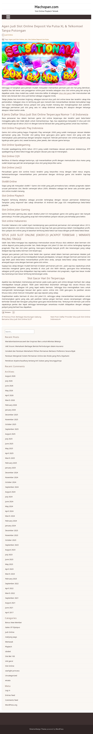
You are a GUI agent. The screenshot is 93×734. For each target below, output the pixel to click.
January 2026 (10, 410)
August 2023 (10, 550)
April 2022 (9, 588)
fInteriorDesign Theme (38, 729)
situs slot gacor (65, 93)
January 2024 (10, 525)
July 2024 (8, 497)
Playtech (8, 646)
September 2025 (12, 429)
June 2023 (9, 559)
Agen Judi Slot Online (16, 39)
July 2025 (8, 439)
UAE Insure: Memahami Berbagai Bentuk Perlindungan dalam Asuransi (34, 346)
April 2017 (9, 612)
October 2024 (10, 482)
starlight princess (12, 671)
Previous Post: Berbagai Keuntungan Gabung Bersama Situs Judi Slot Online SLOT (21, 318)
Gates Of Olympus (12, 627)
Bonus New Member (13, 622)
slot (26, 39)
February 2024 (11, 521)
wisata (7, 680)
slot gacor (9, 661)
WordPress (59, 729)
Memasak (9, 642)
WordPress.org (11, 705)
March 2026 (10, 400)
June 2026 (9, 386)
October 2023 (10, 540)
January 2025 (10, 468)
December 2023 (11, 530)
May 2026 (9, 390)
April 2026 (9, 395)
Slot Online (9, 666)
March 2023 (10, 574)
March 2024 (10, 516)
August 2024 (10, 492)
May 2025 (9, 448)
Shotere (8, 312)
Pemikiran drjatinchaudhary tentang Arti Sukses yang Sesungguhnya (33, 361)
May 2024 (9, 506)
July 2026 (8, 381)
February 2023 (11, 579)
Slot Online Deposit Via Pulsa (38, 39)
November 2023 (11, 535)
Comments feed (11, 700)
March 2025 (10, 458)
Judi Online (9, 35)
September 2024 (12, 487)
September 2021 (12, 598)
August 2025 (10, 434)
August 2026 (10, 376)
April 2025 (9, 453)
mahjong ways (11, 637)
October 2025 (10, 424)
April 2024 (9, 511)
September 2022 (12, 583)
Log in (7, 690)
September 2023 (12, 545)
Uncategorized (11, 675)
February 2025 (11, 463)
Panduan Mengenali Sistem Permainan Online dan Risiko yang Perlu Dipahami (37, 356)
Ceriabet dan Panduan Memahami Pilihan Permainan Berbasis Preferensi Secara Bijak (40, 351)
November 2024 (11, 477)
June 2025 (9, 443)
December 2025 (11, 415)
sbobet (8, 651)
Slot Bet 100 (10, 656)
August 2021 (10, 603)
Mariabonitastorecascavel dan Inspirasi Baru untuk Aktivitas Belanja (33, 341)
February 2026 (11, 405)
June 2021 (9, 607)
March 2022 (10, 593)
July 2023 (8, 554)
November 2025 (11, 419)
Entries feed (10, 695)
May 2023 (9, 564)
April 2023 (9, 569)
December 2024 (11, 472)
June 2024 (9, 501)
